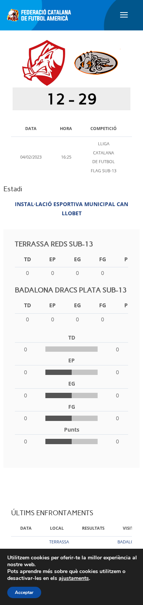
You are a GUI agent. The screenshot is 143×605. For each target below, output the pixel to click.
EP (52, 259)
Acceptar (24, 592)
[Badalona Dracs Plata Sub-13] (96, 62)
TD (27, 259)
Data (26, 528)
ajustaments (74, 578)
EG (77, 259)
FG (102, 259)
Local (57, 528)
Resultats (93, 528)
